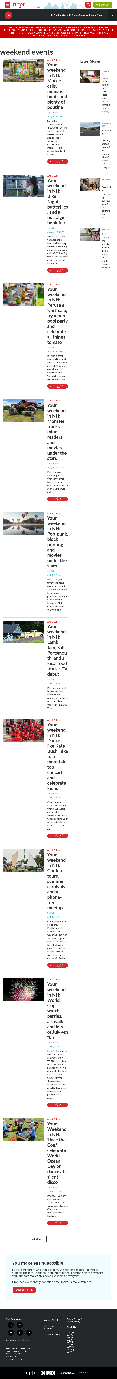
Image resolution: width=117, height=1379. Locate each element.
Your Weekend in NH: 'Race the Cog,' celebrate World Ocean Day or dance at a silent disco (57, 1152)
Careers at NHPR (52, 1334)
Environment (106, 124)
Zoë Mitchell (53, 112)
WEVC (70, 1335)
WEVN (70, 1344)
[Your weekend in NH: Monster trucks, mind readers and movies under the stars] (23, 410)
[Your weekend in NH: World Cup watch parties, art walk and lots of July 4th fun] (23, 989)
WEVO (70, 1347)
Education (106, 72)
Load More (35, 1239)
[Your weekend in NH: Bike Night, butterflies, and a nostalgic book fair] (23, 186)
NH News (106, 179)
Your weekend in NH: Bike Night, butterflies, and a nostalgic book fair (57, 201)
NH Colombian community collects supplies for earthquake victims (106, 200)
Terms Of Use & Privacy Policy (74, 1320)
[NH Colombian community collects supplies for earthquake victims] (90, 184)
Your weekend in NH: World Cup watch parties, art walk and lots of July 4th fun (57, 1010)
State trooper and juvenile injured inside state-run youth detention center (106, 250)
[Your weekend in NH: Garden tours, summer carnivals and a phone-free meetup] (23, 860)
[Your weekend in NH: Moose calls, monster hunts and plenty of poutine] (23, 70)
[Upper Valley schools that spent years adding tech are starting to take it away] (90, 76)
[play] (8, 15)
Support (104, 4)
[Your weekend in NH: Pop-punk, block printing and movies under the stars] (23, 523)
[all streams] (112, 15)
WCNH (70, 1332)
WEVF (70, 1337)
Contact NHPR (51, 1320)
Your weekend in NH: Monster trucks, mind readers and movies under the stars (57, 431)
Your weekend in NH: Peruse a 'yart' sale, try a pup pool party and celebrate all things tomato (57, 315)
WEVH (70, 1340)
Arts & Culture (53, 60)
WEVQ (70, 1349)
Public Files (72, 1327)
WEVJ (70, 1342)
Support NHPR (24, 1289)
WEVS (70, 1352)
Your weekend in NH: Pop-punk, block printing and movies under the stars (57, 542)
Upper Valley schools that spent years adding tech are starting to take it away (106, 94)
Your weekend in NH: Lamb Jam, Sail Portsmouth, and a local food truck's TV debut (57, 650)
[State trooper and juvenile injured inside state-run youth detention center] (90, 234)
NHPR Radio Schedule (49, 1327)
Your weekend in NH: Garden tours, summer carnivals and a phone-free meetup (56, 881)
